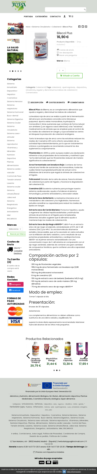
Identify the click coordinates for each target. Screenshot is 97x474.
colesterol (56, 87)
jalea (50, 412)
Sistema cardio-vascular (14, 171)
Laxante (10, 183)
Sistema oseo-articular (13, 135)
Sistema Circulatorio (12, 128)
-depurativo (81, 87)
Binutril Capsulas (68, 359)
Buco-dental (12, 115)
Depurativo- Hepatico (12, 93)
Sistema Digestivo (15, 119)
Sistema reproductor (12, 142)
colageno (83, 410)
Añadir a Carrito (70, 75)
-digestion (60, 407)
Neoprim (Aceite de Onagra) (36, 360)
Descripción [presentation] (36, 102)
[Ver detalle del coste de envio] (10, 250)
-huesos (28, 409)
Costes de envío (66, 50)
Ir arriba (14, 436)
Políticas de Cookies (58, 439)
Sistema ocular (13, 186)
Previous (9, 31)
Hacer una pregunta (68, 55)
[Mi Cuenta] (64, 16)
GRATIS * (17, 248)
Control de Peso (14, 176)
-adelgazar (16, 407)
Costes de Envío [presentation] (56, 102)
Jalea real (11, 197)
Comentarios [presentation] (77, 102)
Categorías (41, 16)
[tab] (35, 102)
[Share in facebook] (79, 27)
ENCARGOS (12, 218)
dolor (46, 412)
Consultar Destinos (18, 252)
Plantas (10, 162)
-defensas (38, 407)
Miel (8, 215)
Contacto (55, 16)
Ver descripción (66, 52)
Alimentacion (13, 165)
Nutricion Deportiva (11, 156)
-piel (52, 410)
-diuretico (68, 407)
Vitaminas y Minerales (12, 149)
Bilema (67, 61)
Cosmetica (12, 98)
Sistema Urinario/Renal (13, 192)
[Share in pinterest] (86, 27)
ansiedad (75, 410)
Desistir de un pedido (39, 439)
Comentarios (31, 92)
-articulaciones (27, 407)
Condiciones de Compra (74, 436)
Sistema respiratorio (12, 107)
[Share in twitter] (82, 27)
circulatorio (31, 90)
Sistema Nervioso (14, 101)
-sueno (69, 410)
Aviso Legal (37, 436)
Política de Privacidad (52, 436)
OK (64, 471)
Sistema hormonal (15, 112)
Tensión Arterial (14, 179)
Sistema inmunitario (12, 85)
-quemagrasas (68, 87)
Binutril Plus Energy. (51, 359)
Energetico (12, 208)
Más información (74, 471)
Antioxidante (12, 211)
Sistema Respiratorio (12, 203)
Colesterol (40, 87)
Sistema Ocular (14, 122)
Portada (28, 16)
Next (21, 31)
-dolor (75, 407)
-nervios (47, 410)
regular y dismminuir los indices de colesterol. (56, 90)
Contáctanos (25, 436)
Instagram (16, 284)
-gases (80, 407)
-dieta (55, 407)
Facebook (16, 290)
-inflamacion (38, 409)
